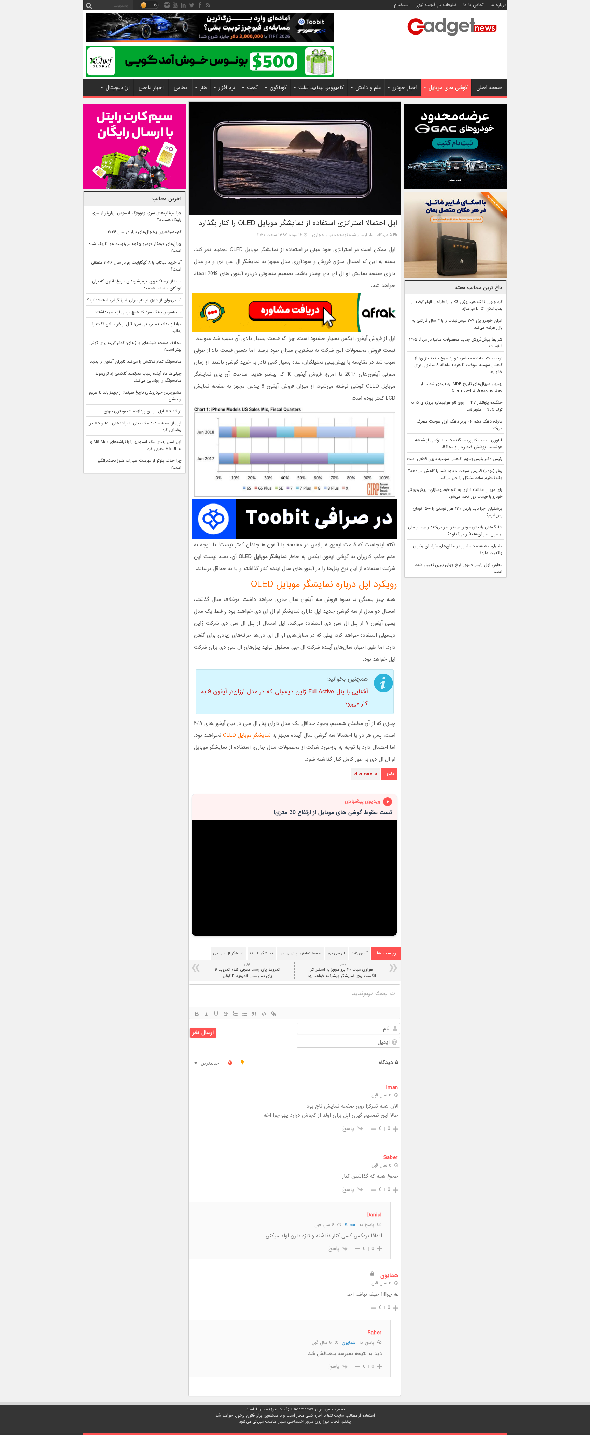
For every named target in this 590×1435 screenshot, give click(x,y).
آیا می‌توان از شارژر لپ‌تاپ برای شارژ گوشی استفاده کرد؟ (134, 300)
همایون (349, 1342)
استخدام (402, 5)
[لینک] (273, 1014)
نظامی (180, 88)
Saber (350, 1225)
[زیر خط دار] (216, 1014)
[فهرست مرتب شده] (235, 1014)
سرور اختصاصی (300, 1422)
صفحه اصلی (489, 88)
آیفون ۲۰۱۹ (359, 953)
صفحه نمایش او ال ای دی (300, 953)
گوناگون (278, 88)
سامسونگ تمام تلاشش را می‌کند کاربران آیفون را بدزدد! (134, 362)
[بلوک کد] (264, 1014)
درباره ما (499, 5)
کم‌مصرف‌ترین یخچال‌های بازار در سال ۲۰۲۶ (144, 232)
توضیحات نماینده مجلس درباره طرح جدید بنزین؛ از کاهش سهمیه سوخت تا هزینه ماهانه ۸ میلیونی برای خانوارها (458, 365)
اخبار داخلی (151, 88)
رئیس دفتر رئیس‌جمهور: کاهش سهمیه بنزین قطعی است (454, 459)
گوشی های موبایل (448, 88)
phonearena (365, 774)
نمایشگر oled (261, 953)
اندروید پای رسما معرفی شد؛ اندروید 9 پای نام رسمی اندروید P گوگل (247, 970)
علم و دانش (368, 88)
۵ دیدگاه (384, 235)
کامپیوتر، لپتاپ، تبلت (321, 88)
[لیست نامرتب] (245, 1014)
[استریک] (225, 1014)
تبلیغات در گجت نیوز (436, 5)
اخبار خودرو (404, 88)
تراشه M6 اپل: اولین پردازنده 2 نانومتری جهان (142, 411)
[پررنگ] (197, 1014)
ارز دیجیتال (118, 88)
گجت (252, 88)
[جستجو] (89, 5)
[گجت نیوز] (452, 38)
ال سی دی (336, 953)
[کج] (206, 1014)
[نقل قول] (254, 1014)
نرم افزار (227, 88)
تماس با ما (473, 5)
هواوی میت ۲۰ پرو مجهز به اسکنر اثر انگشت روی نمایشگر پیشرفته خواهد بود (342, 970)
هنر (203, 88)
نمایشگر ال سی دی (228, 953)
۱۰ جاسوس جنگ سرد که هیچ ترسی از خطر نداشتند (138, 312)
